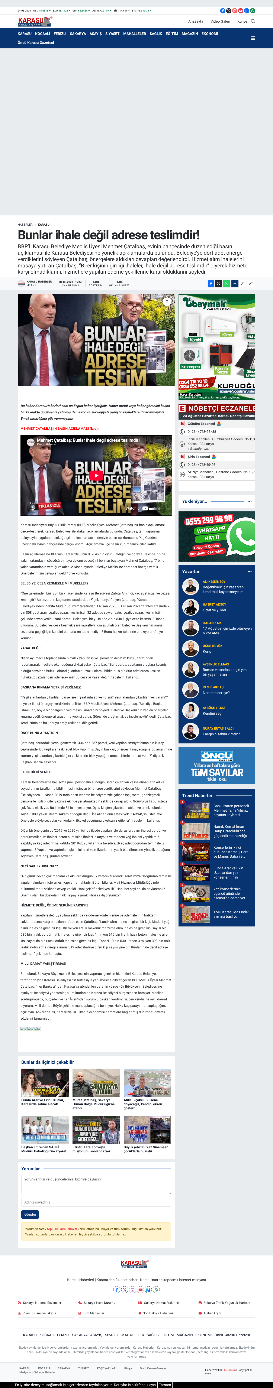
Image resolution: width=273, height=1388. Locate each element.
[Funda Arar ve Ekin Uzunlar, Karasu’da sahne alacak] (45, 1082)
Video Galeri (220, 21)
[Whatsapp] (156, 1289)
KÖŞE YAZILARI (106, 1368)
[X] (124, 1289)
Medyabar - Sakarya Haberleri (37, 1372)
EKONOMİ (210, 34)
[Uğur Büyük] (190, 648)
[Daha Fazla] (234, 283)
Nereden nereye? (216, 693)
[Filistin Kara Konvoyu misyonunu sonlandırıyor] (96, 1129)
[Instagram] (132, 1289)
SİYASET (112, 34)
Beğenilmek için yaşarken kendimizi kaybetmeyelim (223, 589)
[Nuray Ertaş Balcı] (190, 731)
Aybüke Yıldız (214, 708)
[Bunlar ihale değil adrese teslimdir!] (96, 340)
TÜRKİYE (83, 1368)
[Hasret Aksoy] (190, 607)
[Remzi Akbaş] (190, 690)
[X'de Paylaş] (218, 283)
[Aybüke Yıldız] (190, 710)
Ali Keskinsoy (214, 582)
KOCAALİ (42, 34)
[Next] (148, 1289)
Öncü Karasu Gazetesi (36, 42)
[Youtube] (140, 1289)
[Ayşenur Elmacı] (190, 669)
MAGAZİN (190, 34)
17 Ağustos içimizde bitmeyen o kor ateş (227, 630)
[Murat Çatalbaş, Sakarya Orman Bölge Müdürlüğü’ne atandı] (96, 1082)
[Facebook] (116, 1289)
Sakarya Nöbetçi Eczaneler (42, 1303)
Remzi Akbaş (213, 687)
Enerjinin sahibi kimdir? (221, 734)
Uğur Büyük (212, 646)
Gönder (30, 1214)
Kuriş (207, 651)
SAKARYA (78, 34)
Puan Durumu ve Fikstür (39, 1313)
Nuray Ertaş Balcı (218, 728)
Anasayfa (195, 21)
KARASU (25, 34)
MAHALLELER (134, 34)
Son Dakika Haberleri (158, 1313)
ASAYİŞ (96, 34)
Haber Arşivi (213, 1313)
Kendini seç (212, 713)
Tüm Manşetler (93, 1313)
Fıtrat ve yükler (214, 610)
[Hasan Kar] (190, 628)
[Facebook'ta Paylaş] (211, 283)
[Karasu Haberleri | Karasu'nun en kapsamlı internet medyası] (37, 21)
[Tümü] (250, 501)
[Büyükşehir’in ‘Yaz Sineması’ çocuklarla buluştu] (147, 1129)
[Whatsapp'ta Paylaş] (226, 283)
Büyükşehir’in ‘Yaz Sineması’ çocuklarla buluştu (146, 1149)
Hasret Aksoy (214, 604)
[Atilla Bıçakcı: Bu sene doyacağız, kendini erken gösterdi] (147, 1082)
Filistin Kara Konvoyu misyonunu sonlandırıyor (91, 1149)
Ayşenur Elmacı (216, 664)
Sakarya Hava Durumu (99, 1303)
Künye (242, 21)
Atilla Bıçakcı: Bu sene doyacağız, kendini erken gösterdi (143, 1104)
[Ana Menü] (253, 38)
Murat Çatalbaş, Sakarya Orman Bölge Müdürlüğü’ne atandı (94, 1104)
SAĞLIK (156, 34)
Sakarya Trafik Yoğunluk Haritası (227, 1303)
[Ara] (253, 21)
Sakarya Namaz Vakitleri (161, 1303)
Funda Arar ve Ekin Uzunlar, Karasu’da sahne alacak (42, 1102)
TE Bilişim (230, 1370)
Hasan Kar (212, 623)
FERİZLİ (60, 34)
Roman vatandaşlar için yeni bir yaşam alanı (225, 672)
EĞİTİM (172, 34)
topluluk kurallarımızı (62, 1229)
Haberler (25, 224)
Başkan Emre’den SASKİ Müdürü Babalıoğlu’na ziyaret (43, 1149)
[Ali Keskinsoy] (190, 586)
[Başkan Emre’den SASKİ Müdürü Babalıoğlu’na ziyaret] (45, 1129)
